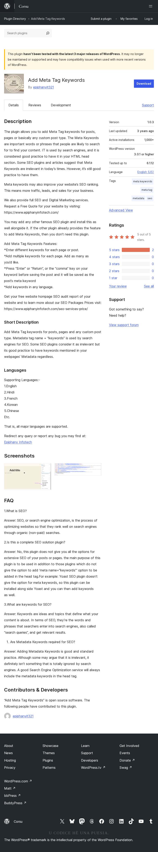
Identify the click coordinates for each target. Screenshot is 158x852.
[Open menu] (151, 6)
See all (149, 286)
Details (13, 105)
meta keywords (142, 181)
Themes (49, 753)
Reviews (34, 105)
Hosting (10, 760)
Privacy (9, 767)
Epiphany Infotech (18, 442)
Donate (127, 760)
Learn (85, 746)
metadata (138, 198)
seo (150, 198)
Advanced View (121, 210)
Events (125, 753)
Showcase (50, 746)
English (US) (145, 172)
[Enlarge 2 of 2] (96, 469)
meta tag (147, 189)
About (8, 746)
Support (148, 105)
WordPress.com (18, 781)
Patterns (49, 767)
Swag (126, 767)
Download (144, 83)
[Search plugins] (48, 33)
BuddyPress (15, 803)
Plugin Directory (15, 18)
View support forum (124, 325)
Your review (118, 286)
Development (61, 105)
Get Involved (129, 746)
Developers (89, 760)
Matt (10, 788)
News (8, 753)
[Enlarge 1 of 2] (46, 469)
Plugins (48, 760)
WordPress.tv (93, 767)
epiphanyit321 (43, 87)
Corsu (18, 821)
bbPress (12, 795)
